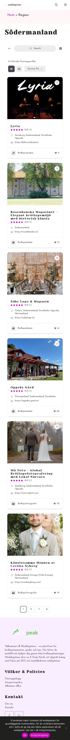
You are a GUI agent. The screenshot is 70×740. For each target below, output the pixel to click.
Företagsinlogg (13, 679)
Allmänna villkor (13, 686)
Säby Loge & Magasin (30, 301)
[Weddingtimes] (12, 5)
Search (37, 48)
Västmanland (21, 313)
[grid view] (11, 69)
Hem (10, 15)
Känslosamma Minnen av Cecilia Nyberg (33, 564)
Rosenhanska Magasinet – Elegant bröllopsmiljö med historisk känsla (34, 215)
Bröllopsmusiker (25, 153)
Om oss (9, 704)
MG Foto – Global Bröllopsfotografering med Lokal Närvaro (32, 473)
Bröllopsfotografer (27, 503)
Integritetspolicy (13, 682)
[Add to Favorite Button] (57, 82)
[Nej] (66, 728)
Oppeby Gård (22, 387)
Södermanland (33, 135)
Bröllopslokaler (25, 242)
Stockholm (46, 135)
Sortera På (33, 69)
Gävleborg (20, 486)
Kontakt (9, 707)
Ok (24, 735)
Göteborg (20, 135)
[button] (56, 5)
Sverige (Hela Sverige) (41, 575)
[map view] (19, 69)
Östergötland (21, 396)
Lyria (15, 126)
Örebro (18, 310)
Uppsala (19, 138)
